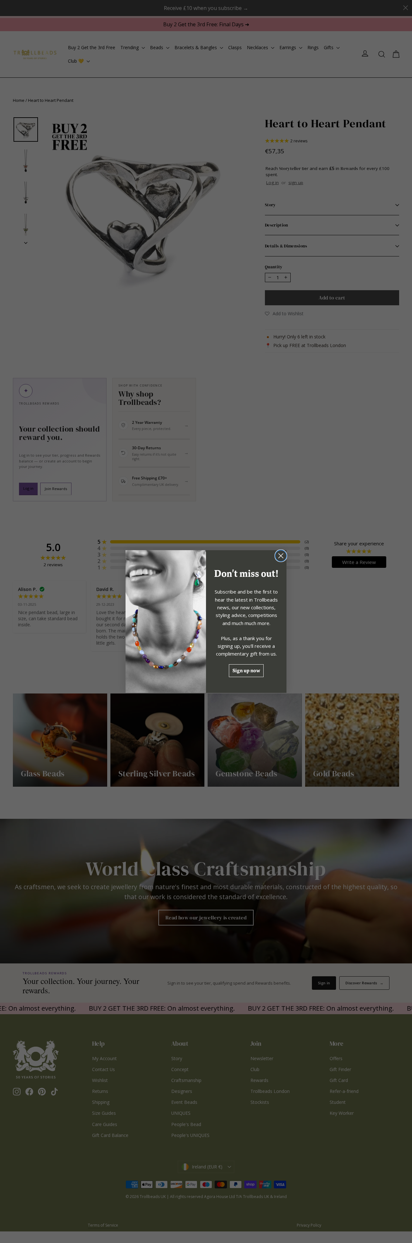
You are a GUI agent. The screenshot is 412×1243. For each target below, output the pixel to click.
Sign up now (246, 670)
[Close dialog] (280, 555)
